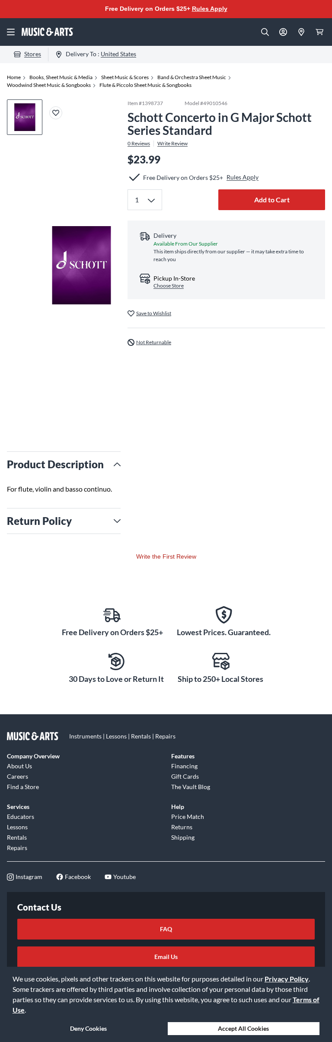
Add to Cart (272, 199)
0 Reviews (139, 144)
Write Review (172, 144)
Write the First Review (166, 556)
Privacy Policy (287, 979)
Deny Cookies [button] (88, 1028)
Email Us (166, 956)
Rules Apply (209, 8)
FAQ (166, 929)
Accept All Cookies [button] (243, 1028)
